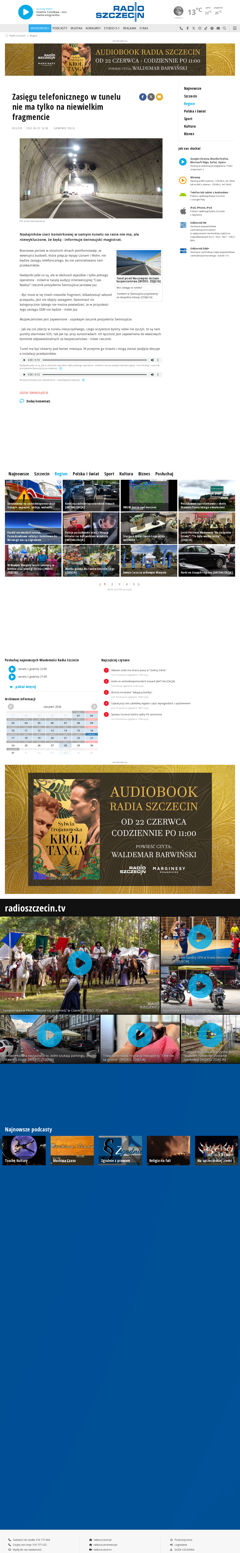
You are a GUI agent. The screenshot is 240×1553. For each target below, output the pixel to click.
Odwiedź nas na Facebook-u (187, 28)
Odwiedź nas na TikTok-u (206, 28)
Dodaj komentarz (38, 401)
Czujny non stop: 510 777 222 (29, 1544)
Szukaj (224, 28)
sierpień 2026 (52, 707)
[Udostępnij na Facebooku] (143, 97)
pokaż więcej (25, 686)
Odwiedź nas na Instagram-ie (200, 28)
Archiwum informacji (20, 699)
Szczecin (190, 96)
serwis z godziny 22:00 (32, 669)
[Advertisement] (91, 436)
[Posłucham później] (60, 368)
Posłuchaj (164, 473)
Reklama (129, 28)
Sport (188, 118)
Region (33, 35)
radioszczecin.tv (35, 907)
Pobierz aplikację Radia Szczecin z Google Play (209, 196)
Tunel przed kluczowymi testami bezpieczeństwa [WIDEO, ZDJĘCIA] (138, 279)
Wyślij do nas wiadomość (218, 28)
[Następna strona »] (138, 584)
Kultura (190, 126)
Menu (235, 28)
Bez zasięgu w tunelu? (129, 287)
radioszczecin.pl (102, 1539)
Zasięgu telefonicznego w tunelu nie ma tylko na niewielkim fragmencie (66, 107)
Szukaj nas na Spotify (212, 28)
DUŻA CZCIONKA (184, 1549)
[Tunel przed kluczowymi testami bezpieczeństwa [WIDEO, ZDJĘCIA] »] (138, 262)
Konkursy (93, 28)
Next (236, 1144)
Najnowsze (193, 88)
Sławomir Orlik (64, 128)
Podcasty (60, 28)
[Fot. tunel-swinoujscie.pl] (91, 178)
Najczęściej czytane (115, 660)
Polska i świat (195, 111)
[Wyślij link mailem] (159, 97)
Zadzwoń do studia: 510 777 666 (31, 1539)
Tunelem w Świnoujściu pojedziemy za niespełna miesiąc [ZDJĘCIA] (137, 295)
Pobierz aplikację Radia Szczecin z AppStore (207, 211)
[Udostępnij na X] (151, 97)
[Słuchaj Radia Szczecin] (25, 12)
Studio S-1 (112, 28)
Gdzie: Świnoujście (34, 393)
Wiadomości (40, 28)
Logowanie (180, 1544)
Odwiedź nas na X (194, 28)
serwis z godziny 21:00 (32, 677)
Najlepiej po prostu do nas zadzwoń (181, 28)
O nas (144, 28)
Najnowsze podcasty (28, 1129)
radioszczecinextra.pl (105, 1544)
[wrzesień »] (90, 707)
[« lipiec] (15, 707)
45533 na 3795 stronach (119, 589)
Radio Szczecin (17, 35)
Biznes (189, 133)
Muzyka (76, 28)
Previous (3, 1144)
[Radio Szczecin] (120, 12)
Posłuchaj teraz (183, 1539)
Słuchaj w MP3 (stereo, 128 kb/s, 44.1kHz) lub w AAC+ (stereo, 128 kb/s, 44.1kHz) (212, 181)
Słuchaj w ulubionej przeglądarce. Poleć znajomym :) (211, 164)
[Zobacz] (120, 59)
